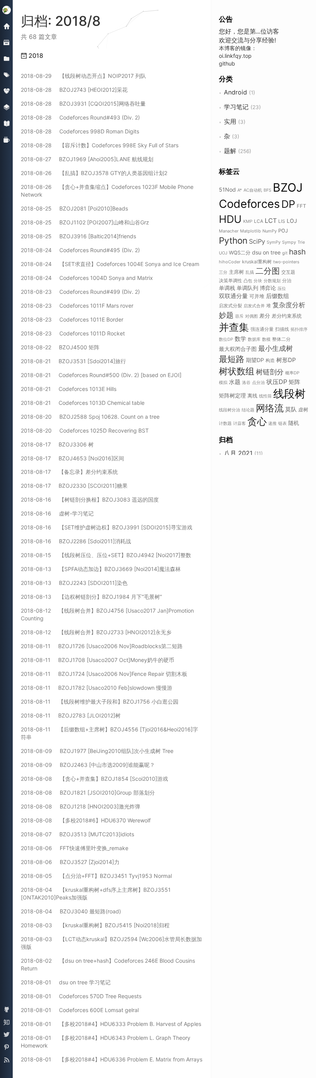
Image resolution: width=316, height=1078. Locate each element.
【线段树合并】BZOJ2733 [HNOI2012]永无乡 (96, 632)
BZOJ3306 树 (57, 444)
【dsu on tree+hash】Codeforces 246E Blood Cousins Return (108, 964)
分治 (286, 280)
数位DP (226, 339)
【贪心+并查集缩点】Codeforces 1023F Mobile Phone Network (107, 191)
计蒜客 (239, 423)
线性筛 (265, 396)
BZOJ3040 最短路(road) (71, 911)
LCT (271, 220)
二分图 (267, 271)
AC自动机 (253, 190)
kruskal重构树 (257, 261)
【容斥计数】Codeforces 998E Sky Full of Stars (99, 145)
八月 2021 (238, 453)
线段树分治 (229, 410)
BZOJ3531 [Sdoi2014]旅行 (73, 361)
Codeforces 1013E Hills (68, 389)
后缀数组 (277, 296)
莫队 (291, 409)
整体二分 (281, 339)
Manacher (229, 231)
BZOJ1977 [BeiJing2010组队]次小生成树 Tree (97, 751)
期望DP (255, 360)
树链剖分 (270, 371)
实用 (230, 121)
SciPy (257, 241)
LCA (258, 221)
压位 (281, 288)
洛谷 (246, 382)
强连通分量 (262, 329)
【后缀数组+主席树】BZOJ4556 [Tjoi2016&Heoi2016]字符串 (109, 733)
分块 (258, 280)
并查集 (234, 327)
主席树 (236, 272)
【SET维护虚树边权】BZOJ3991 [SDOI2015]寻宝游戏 (106, 527)
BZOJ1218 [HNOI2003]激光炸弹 (80, 806)
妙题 (226, 315)
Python (233, 240)
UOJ (223, 253)
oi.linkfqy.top (235, 55)
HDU (230, 219)
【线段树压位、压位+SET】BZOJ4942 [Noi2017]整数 (106, 555)
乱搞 (249, 272)
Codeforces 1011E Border (72, 319)
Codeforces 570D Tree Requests (81, 996)
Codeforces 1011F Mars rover (77, 305)
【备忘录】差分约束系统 (69, 471)
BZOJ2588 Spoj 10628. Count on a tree (90, 416)
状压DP (276, 382)
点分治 (258, 382)
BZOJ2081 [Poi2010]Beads (74, 208)
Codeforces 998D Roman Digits (80, 131)
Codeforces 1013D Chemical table (83, 402)
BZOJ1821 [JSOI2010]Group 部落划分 (88, 792)
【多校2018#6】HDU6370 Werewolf (86, 820)
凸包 (248, 280)
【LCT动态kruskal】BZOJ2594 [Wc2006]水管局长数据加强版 (111, 943)
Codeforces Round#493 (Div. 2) (80, 117)
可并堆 (256, 296)
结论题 (248, 410)
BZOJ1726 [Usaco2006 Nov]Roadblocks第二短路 (102, 646)
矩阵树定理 (232, 395)
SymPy (274, 242)
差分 (264, 315)
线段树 (289, 393)
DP (288, 204)
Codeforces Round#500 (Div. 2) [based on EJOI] (101, 375)
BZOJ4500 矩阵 (60, 347)
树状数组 (236, 371)
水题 (234, 382)
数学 (240, 338)
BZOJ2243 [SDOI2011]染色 (74, 582)
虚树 (303, 409)
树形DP (286, 360)
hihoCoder (229, 261)
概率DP (292, 373)
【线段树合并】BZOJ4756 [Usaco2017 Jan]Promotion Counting (107, 614)
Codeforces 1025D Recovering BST (85, 430)
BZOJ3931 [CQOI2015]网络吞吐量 (83, 103)
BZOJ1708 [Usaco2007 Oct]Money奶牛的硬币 (97, 660)
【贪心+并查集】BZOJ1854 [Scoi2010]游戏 (94, 778)
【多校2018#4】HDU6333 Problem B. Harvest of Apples (111, 1024)
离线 (252, 395)
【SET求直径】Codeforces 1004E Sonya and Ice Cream (110, 264)
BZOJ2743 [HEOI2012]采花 (74, 89)
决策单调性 (230, 280)
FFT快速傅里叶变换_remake (74, 848)
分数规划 (272, 280)
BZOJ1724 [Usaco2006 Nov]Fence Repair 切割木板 (104, 673)
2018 (35, 55)
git (284, 253)
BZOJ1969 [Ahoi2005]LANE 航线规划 (87, 159)
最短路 (231, 359)
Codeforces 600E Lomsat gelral (80, 1010)
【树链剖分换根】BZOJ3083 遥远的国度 (90, 499)
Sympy (289, 242)
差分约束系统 (287, 316)
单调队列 (247, 288)
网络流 (270, 408)
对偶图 (251, 316)
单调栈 (227, 288)
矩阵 (294, 382)
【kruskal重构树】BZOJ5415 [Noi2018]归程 (95, 925)
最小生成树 (275, 348)
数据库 (254, 339)
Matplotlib (250, 231)
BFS (267, 190)
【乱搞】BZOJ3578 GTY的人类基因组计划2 (94, 173)
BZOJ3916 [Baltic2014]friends (78, 236)
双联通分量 (233, 296)
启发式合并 (254, 305)
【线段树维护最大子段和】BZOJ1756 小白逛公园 (99, 701)
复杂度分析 (288, 305)
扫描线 (282, 329)
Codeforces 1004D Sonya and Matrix (87, 278)
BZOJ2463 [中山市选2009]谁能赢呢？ (88, 764)
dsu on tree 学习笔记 (66, 982)
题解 (230, 151)
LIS (281, 221)
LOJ (292, 220)
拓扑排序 (299, 329)
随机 (293, 422)
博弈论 (268, 288)
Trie (301, 242)
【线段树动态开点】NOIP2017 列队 (83, 75)
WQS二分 (239, 252)
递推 (272, 423)
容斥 (239, 316)
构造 (270, 360)
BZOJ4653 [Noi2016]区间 (72, 458)
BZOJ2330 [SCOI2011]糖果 (74, 485)
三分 (223, 272)
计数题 (225, 423)
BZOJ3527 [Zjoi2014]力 (70, 862)
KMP (247, 221)
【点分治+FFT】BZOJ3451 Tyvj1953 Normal (96, 876)
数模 (266, 339)
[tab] (112, 56)
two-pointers (286, 261)
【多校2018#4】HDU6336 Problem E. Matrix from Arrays (111, 1059)
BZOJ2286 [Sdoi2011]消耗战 (76, 541)
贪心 (257, 421)
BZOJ (288, 187)
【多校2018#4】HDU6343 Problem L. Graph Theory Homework (105, 1041)
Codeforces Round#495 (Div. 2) (80, 250)
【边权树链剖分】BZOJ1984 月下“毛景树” (91, 596)
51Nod (227, 189)
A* (239, 190)
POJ (283, 230)
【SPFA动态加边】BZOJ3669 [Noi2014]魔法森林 (101, 569)
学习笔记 (236, 107)
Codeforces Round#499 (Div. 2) (80, 291)
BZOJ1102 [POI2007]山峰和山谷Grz (85, 222)
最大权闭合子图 (238, 348)
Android (235, 92)
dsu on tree (266, 252)
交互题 (288, 272)
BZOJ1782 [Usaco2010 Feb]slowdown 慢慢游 (96, 687)
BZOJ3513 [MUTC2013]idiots (77, 834)
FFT (301, 206)
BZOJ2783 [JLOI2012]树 (71, 715)
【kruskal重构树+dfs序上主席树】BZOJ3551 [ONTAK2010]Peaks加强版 (96, 893)
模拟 (223, 382)
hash (297, 251)
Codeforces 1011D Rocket (73, 333)
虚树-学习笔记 (57, 513)
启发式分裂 (230, 305)
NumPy (269, 231)
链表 (282, 423)
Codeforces (249, 204)
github (227, 63)
